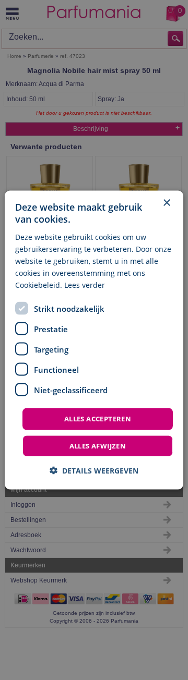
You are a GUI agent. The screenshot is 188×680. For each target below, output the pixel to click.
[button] (94, 470)
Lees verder (84, 285)
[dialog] (94, 340)
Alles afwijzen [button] (97, 445)
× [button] (166, 203)
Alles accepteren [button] (97, 418)
